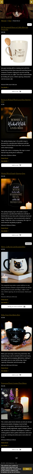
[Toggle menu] (1, 2)
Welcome (3, 21)
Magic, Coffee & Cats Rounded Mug (13, 247)
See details (4, 87)
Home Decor (16, 21)
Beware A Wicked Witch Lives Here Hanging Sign (16, 101)
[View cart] (31, 2)
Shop (9, 21)
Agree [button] (27, 469)
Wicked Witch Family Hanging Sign (13, 173)
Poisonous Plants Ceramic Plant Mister (14, 383)
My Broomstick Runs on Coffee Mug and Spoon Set (14, 28)
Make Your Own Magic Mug (10, 315)
